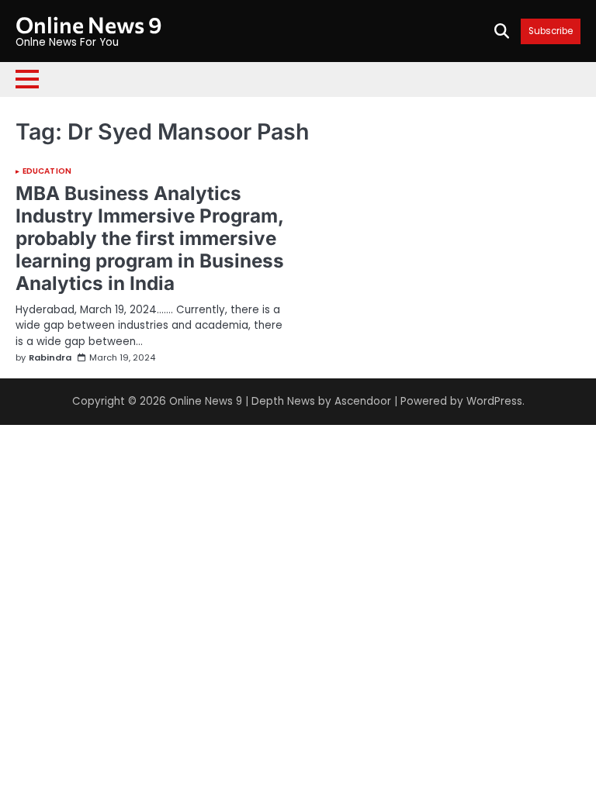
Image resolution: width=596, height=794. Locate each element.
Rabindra (50, 358)
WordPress (494, 401)
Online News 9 (89, 24)
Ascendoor (362, 401)
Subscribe (550, 31)
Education (47, 171)
